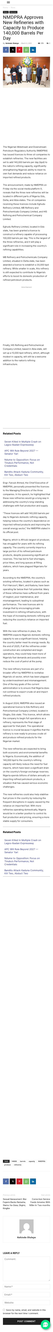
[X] (13, 50)
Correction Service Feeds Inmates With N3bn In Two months (39, 1202)
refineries (17, 1165)
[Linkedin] (33, 50)
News (13, 7)
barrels (22, 1161)
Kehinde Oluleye (12, 43)
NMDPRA (41, 1161)
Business (13, 12)
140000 (14, 1161)
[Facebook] (6, 50)
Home (5, 7)
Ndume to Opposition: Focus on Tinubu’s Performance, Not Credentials (22, 462)
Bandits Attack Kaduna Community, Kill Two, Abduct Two (24, 473)
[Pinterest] (19, 50)
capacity (32, 1161)
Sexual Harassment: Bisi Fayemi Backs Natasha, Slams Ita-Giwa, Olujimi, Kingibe (14, 1204)
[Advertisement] (26, 117)
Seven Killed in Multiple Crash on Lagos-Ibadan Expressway (22, 443)
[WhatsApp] (26, 50)
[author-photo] (26, 1233)
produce (7, 1165)
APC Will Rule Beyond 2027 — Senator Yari (21, 452)
